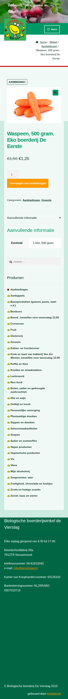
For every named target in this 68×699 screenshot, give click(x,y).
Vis (12, 459)
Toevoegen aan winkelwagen (27, 183)
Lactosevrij (17, 376)
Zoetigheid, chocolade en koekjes (32, 483)
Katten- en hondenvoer (25, 348)
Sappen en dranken (23, 422)
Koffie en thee (19, 363)
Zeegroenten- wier (22, 477)
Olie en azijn (18, 398)
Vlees (14, 465)
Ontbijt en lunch (21, 404)
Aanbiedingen (49, 46)
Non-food (16, 382)
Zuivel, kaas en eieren (24, 495)
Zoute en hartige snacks (26, 489)
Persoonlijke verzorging (25, 410)
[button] (55, 93)
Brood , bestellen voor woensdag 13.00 (35, 317)
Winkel (53, 42)
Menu (54, 29)
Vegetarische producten (25, 452)
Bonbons (16, 311)
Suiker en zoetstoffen (24, 440)
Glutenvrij (17, 335)
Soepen (15, 434)
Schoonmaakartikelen (24, 428)
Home (43, 42)
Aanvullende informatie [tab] (22, 217)
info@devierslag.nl (26, 568)
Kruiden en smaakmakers (26, 370)
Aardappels (18, 295)
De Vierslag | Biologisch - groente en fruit (15, 29)
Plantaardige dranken (24, 416)
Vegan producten (21, 446)
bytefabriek (54, 693)
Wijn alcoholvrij (20, 471)
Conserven (17, 323)
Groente (46, 200)
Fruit (13, 329)
